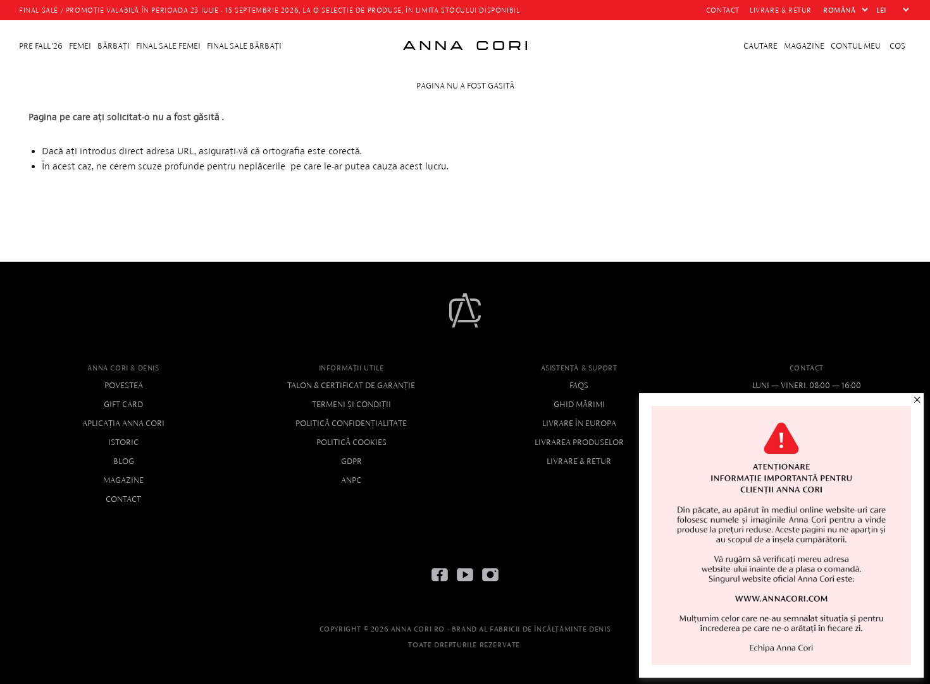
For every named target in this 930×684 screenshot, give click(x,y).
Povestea (123, 385)
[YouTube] (465, 584)
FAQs (578, 385)
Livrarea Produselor (579, 442)
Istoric (123, 442)
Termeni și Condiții (351, 404)
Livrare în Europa (579, 423)
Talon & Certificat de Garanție (351, 385)
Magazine (123, 480)
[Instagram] (490, 584)
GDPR (351, 461)
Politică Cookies (351, 442)
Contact (123, 499)
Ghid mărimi (579, 404)
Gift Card (123, 404)
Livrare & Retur (579, 461)
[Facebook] (439, 584)
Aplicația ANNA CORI (123, 423)
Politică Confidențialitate (351, 423)
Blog (123, 461)
